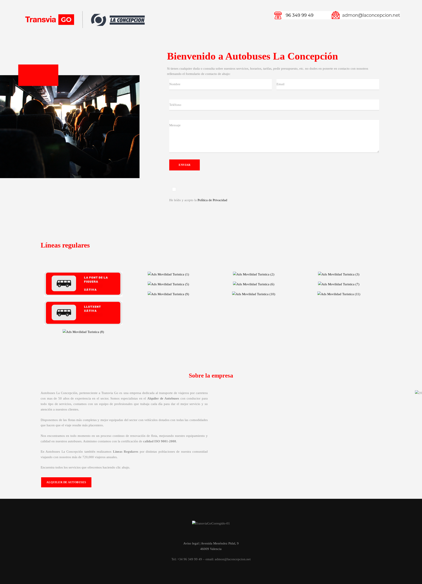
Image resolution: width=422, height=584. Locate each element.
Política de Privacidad (212, 200)
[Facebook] (204, 533)
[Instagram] (211, 533)
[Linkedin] (218, 533)
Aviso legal (191, 543)
